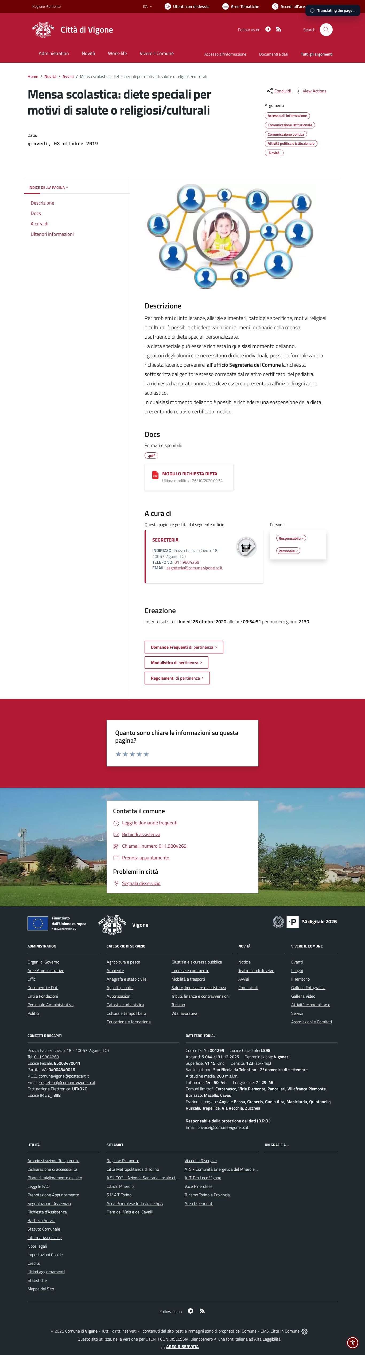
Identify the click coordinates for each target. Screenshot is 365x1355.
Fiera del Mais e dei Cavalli (130, 1212)
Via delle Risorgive (201, 1160)
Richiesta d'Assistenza (47, 1212)
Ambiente (115, 970)
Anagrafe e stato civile (126, 979)
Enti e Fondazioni (43, 996)
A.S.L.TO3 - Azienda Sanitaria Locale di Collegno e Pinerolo (158, 1177)
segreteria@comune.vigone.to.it (194, 568)
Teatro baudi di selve (256, 970)
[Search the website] (326, 29)
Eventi (297, 962)
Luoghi (297, 970)
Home (33, 76)
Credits (34, 1263)
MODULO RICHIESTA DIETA (189, 473)
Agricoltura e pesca (123, 962)
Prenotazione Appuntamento (53, 1195)
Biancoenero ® (203, 1339)
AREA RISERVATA (182, 1346)
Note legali (37, 1246)
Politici (33, 1013)
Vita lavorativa (184, 1013)
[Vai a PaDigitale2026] (304, 921)
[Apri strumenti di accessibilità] (352, 1342)
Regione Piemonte (46, 6)
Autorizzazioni (119, 996)
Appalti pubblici (120, 987)
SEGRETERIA (165, 539)
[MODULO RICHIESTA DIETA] (155, 474)
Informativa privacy (45, 1237)
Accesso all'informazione (225, 54)
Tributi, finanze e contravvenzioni (201, 996)
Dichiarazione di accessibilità (52, 1169)
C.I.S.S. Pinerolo (120, 1186)
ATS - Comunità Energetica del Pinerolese (222, 1169)
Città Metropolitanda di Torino (133, 1169)
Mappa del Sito (41, 1289)
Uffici (32, 979)
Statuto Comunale (44, 1229)
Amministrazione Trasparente (53, 1160)
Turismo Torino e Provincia (207, 1195)
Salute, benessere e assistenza (199, 987)
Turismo (178, 1004)
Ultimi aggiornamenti (46, 1271)
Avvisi (68, 76)
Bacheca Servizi (41, 1220)
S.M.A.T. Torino (119, 1195)
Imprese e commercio (190, 970)
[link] (230, 237)
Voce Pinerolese (198, 1186)
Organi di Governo (43, 962)
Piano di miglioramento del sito (55, 1177)
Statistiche (37, 1280)
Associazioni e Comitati (311, 1022)
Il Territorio (300, 979)
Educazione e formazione (129, 1022)
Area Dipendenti (199, 1203)
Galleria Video (303, 996)
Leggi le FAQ (39, 1186)
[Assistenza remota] (304, 1331)
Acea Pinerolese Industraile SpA (135, 1203)
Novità (50, 76)
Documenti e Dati (43, 987)
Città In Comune (285, 1331)
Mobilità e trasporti (188, 979)
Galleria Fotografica (308, 987)
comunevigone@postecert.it (64, 1076)
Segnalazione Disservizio (49, 1203)
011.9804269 (186, 562)
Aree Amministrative (46, 970)
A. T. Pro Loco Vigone (203, 1177)
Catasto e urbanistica (125, 1004)
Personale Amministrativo (50, 1004)
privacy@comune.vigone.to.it (222, 1127)
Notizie (244, 962)
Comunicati (248, 987)
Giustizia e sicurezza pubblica (197, 962)
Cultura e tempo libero (126, 1013)
